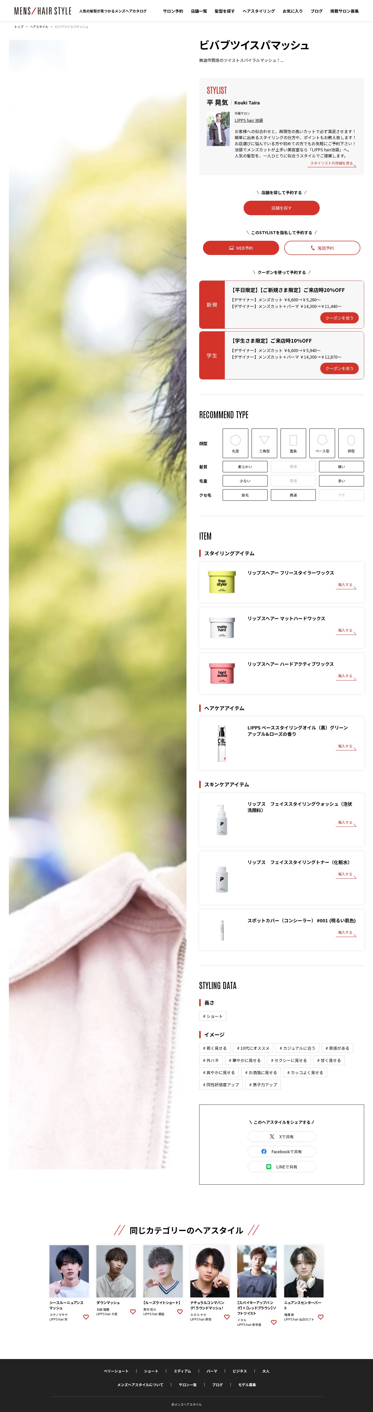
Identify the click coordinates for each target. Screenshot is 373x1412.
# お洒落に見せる (261, 1072)
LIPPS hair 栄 (58, 1319)
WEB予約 (244, 248)
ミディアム (182, 1371)
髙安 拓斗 (149, 1309)
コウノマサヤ (58, 1314)
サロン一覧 (188, 1384)
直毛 (245, 495)
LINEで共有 (286, 1167)
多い (341, 480)
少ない (245, 480)
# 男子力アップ (263, 1084)
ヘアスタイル (39, 26)
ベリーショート (116, 1371)
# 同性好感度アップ (221, 1084)
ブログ (317, 11)
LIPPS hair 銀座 (153, 1313)
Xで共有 (286, 1136)
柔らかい (245, 466)
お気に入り (293, 11)
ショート (151, 1371)
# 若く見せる (215, 1048)
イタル (241, 1320)
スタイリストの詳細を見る (331, 163)
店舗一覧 (199, 11)
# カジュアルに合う (297, 1048)
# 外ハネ (211, 1060)
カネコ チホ (198, 1314)
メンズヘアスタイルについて (140, 1384)
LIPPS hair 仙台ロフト (299, 1319)
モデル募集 (247, 1384)
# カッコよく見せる (305, 1072)
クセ (341, 494)
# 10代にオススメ (253, 1048)
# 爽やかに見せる (219, 1072)
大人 (265, 1371)
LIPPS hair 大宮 (106, 1313)
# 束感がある (337, 1048)
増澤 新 (289, 1314)
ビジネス (240, 1371)
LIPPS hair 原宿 (200, 1319)
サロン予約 (173, 11)
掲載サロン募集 (344, 11)
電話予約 (326, 248)
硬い (341, 466)
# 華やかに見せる (245, 1060)
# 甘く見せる (329, 1060)
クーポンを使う (339, 318)
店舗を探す (282, 208)
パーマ (212, 1371)
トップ (18, 26)
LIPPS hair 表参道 (249, 1324)
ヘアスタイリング (259, 11)
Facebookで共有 (287, 1151)
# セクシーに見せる (289, 1060)
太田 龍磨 (102, 1309)
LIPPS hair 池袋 (249, 120)
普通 (293, 466)
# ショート (213, 1016)
